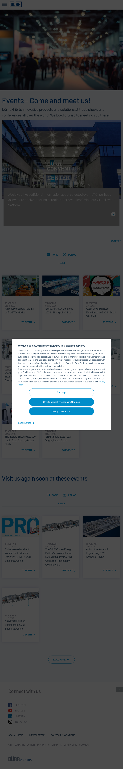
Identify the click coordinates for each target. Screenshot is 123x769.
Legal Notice (25, 422)
